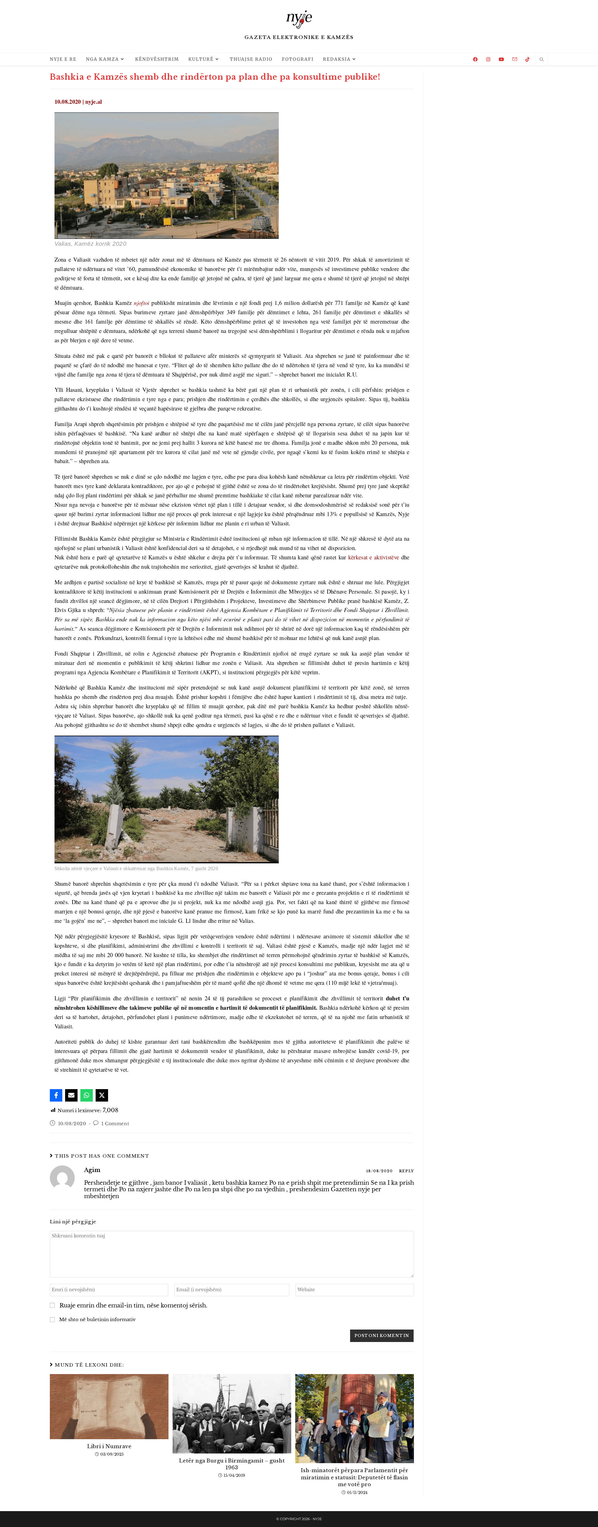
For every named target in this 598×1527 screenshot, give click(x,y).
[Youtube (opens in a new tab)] (501, 59)
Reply (406, 1171)
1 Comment (115, 1123)
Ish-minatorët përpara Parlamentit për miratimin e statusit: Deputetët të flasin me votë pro (354, 1477)
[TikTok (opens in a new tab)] (527, 59)
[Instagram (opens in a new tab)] (488, 59)
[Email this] (71, 1095)
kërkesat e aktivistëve (372, 557)
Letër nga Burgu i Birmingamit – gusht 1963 (232, 1464)
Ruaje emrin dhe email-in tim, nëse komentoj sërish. (133, 1305)
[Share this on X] (102, 1095)
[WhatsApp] (86, 1095)
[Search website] (541, 60)
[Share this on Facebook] (56, 1095)
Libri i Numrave (109, 1446)
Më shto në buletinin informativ (96, 1319)
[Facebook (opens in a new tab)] (475, 59)
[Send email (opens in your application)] (515, 59)
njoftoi (141, 302)
